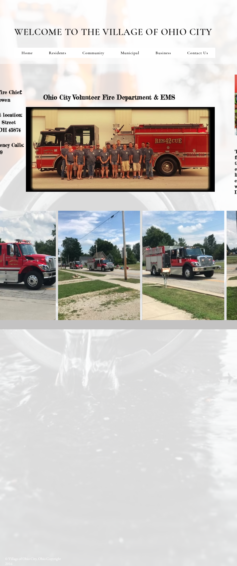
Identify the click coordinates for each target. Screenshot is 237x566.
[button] (57, 53)
